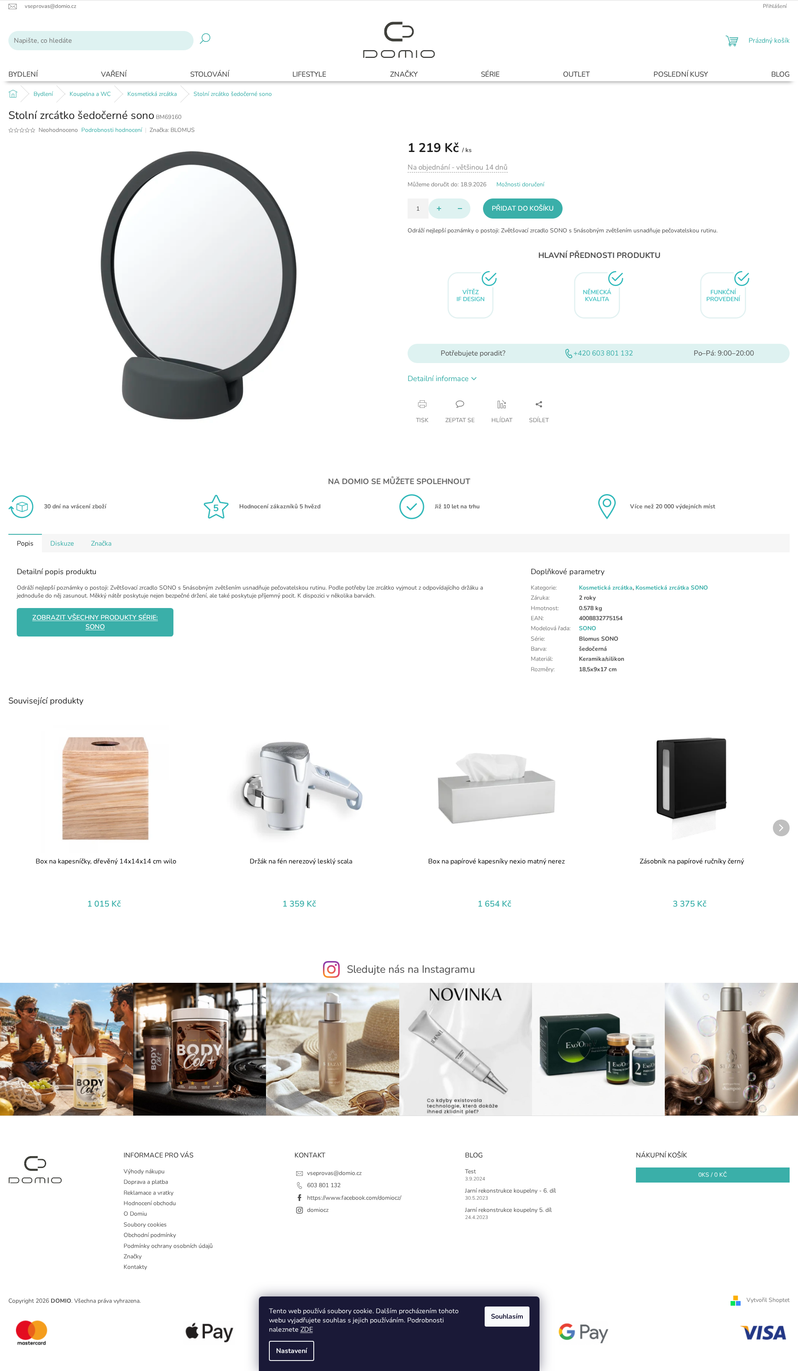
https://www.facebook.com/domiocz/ (354, 1198)
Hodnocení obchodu (150, 1203)
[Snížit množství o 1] (459, 208)
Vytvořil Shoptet (768, 1300)
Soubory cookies (145, 1225)
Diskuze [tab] (62, 543)
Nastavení (291, 1351)
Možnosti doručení (520, 184)
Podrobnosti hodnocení (111, 130)
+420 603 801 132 (603, 353)
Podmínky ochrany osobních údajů (168, 1246)
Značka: (172, 130)
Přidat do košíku (523, 208)
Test (470, 1171)
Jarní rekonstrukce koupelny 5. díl (508, 1210)
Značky (133, 1256)
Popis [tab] (25, 543)
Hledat (205, 40)
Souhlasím (507, 1316)
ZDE (306, 1329)
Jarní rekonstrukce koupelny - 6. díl (510, 1191)
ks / (712, 1175)
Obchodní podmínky (150, 1235)
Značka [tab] (101, 543)
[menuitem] (23, 75)
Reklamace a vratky (148, 1193)
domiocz (317, 1210)
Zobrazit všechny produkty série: (95, 622)
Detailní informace (438, 379)
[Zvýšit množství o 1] (439, 208)
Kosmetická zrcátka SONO (671, 588)
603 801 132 (324, 1185)
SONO (587, 628)
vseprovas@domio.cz (334, 1173)
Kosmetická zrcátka (606, 588)
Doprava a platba (146, 1182)
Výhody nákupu (144, 1171)
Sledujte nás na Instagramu (411, 969)
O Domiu (135, 1214)
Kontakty (135, 1267)
